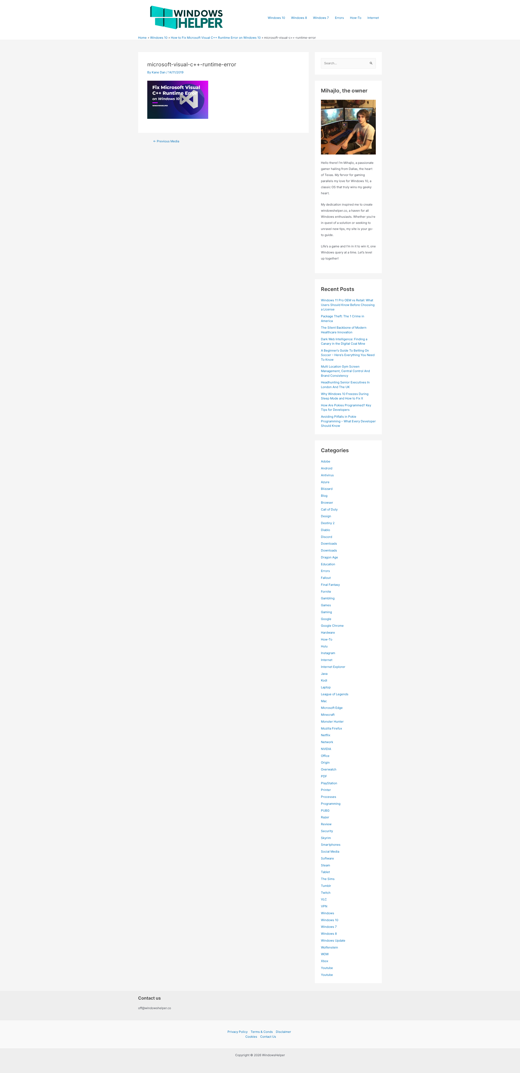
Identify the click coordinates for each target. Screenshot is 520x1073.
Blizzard (327, 489)
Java (324, 674)
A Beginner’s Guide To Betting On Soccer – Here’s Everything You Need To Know (348, 355)
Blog (324, 496)
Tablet (325, 872)
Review (326, 824)
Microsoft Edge (332, 708)
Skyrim (326, 838)
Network (327, 742)
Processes (328, 797)
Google (326, 619)
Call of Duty (329, 509)
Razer (325, 817)
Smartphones (330, 845)
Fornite (326, 591)
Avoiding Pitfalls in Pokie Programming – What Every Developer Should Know (348, 421)
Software (327, 858)
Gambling (328, 598)
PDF (324, 776)
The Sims (328, 879)
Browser (327, 502)
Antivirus (327, 475)
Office (325, 756)
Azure (325, 482)
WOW (325, 954)
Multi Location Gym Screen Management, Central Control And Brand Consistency (345, 371)
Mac (324, 701)
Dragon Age (329, 557)
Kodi (324, 680)
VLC (324, 899)
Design (326, 516)
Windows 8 (299, 18)
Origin (325, 762)
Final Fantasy (330, 585)
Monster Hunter (332, 721)
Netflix (325, 735)
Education (328, 564)
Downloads (329, 543)
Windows (327, 913)
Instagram (328, 653)
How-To (355, 18)
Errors (339, 18)
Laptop (326, 687)
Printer (326, 790)
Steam (325, 865)
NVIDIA (326, 749)
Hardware (328, 632)
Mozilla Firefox (331, 728)
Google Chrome (332, 626)
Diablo (325, 530)
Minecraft (328, 715)
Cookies (251, 1037)
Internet (373, 18)
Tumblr (326, 886)
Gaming (326, 612)
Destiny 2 (328, 523)
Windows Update (333, 940)
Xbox (324, 961)
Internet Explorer (333, 667)
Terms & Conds (262, 1032)
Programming (330, 804)
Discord (326, 537)
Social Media (330, 851)
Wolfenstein (329, 947)
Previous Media (166, 141)
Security (327, 831)
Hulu (324, 646)
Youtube (327, 968)
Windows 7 (321, 18)
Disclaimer (283, 1032)
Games (326, 605)
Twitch (325, 893)
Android (326, 468)
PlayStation (329, 783)
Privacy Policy (238, 1032)
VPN (324, 906)
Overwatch (328, 769)
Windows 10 (276, 18)
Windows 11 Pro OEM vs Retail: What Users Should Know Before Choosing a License (348, 304)
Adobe (325, 461)
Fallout (326, 578)
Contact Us (268, 1037)
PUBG (325, 810)
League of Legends (334, 694)
